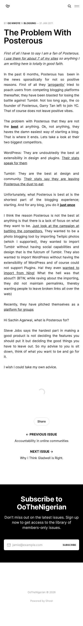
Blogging (30, 23)
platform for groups (19, 309)
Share (41, 421)
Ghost (49, 600)
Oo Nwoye (14, 23)
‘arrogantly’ (56, 85)
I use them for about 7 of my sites (31, 58)
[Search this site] (69, 6)
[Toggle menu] (77, 6)
